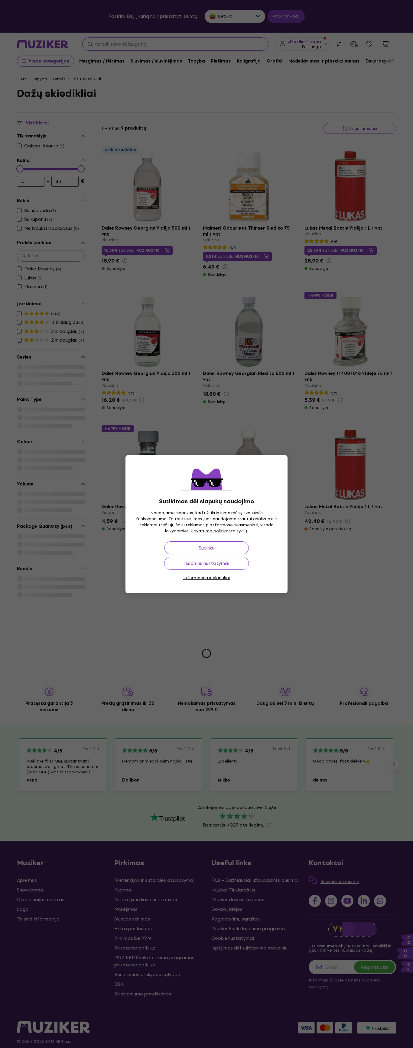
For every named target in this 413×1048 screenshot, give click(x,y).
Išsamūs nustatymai (206, 563)
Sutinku (206, 548)
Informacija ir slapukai (206, 578)
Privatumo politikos (211, 530)
